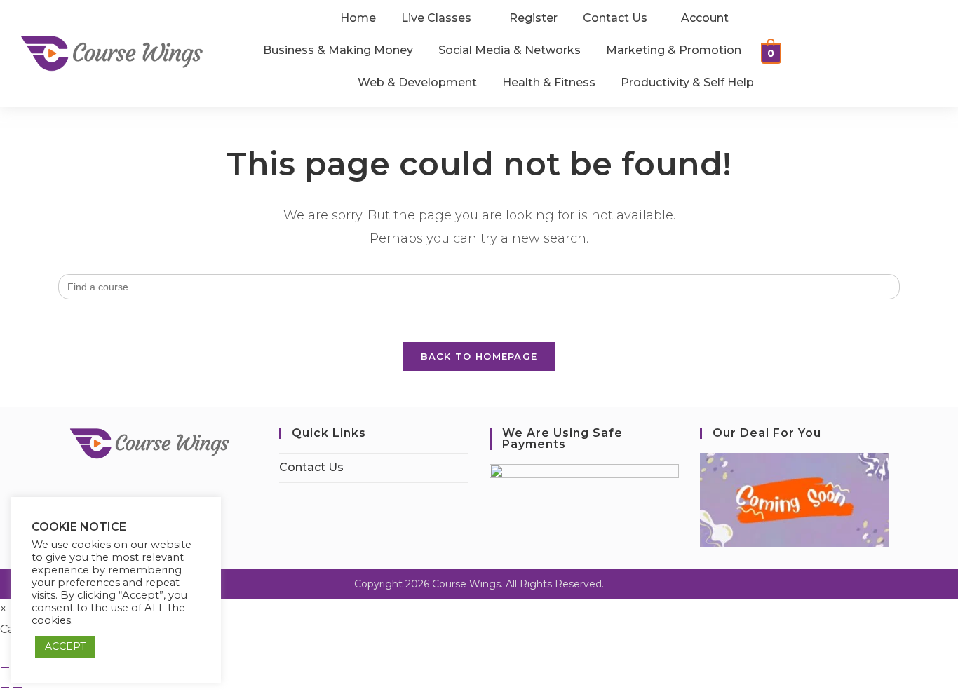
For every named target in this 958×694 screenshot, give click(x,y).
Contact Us (311, 467)
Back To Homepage (479, 356)
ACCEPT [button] (65, 646)
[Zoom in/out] (5, 667)
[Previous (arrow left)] (5, 687)
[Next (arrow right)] (17, 687)
